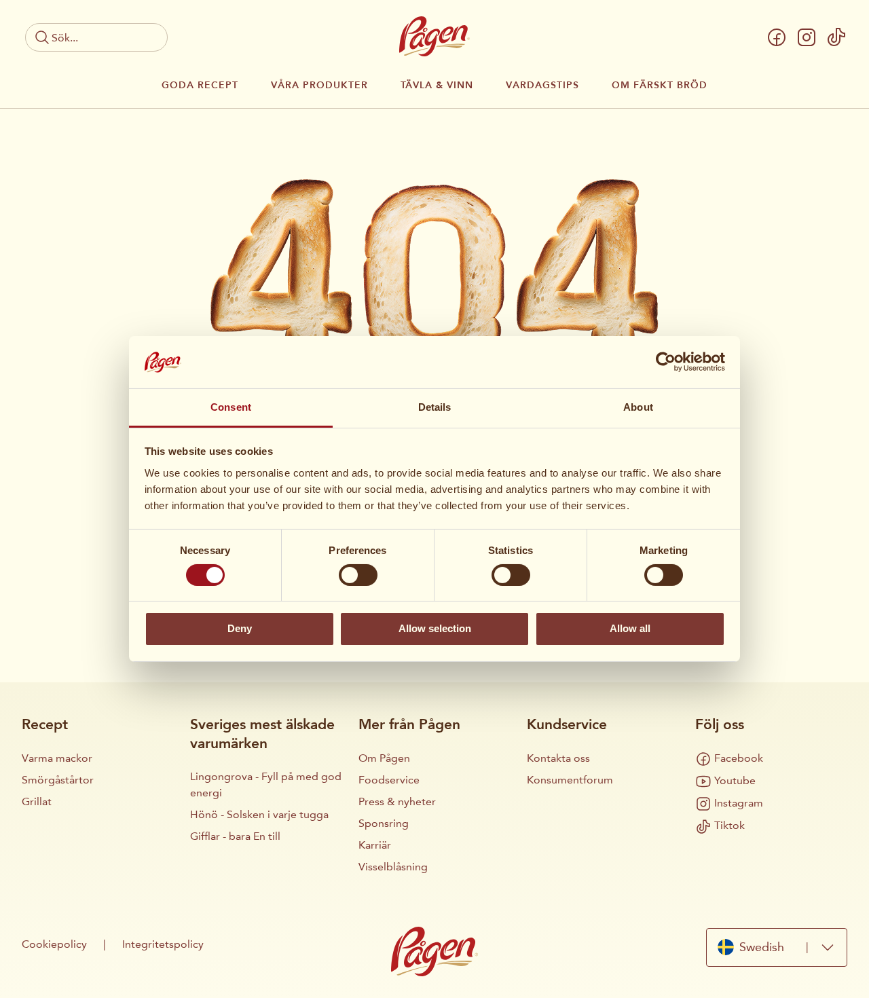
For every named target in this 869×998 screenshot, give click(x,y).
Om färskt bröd (659, 85)
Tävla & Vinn (437, 85)
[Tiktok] (836, 37)
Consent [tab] (230, 407)
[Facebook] (777, 37)
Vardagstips (542, 85)
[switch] (358, 575)
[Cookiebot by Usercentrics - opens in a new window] (665, 362)
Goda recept (200, 85)
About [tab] (638, 407)
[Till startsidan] (434, 36)
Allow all (630, 628)
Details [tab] (434, 407)
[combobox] (776, 947)
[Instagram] (806, 37)
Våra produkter (319, 85)
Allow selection (435, 628)
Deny (239, 628)
